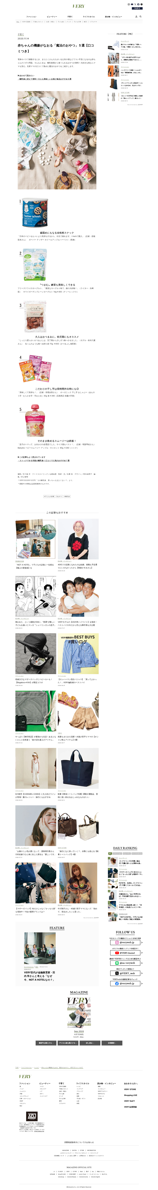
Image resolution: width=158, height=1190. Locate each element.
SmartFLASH (62, 1174)
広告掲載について (59, 1155)
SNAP (21, 1101)
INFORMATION (91, 1150)
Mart (81, 1171)
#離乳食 (67, 496)
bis (93, 1171)
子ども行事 (77, 22)
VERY (68, 1171)
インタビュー (101, 1089)
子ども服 (61, 22)
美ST (87, 1171)
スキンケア (43, 1089)
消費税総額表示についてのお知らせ (79, 1142)
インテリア (80, 1089)
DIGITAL (74, 1150)
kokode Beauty (71, 1177)
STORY (75, 1171)
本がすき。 (105, 1174)
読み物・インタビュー (113, 16)
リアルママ (93, 22)
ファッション (31, 16)
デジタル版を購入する (67, 1043)
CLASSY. (60, 1171)
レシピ (36, 1067)
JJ (54, 1171)
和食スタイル (101, 1171)
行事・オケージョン (25, 1098)
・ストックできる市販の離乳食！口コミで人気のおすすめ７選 (44, 460)
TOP (17, 1067)
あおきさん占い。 (131, 1083)
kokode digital (95, 1177)
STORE (82, 1150)
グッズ (69, 22)
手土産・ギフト (81, 1098)
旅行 (78, 1093)
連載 (99, 1086)
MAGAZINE (65, 1150)
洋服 (21, 1093)
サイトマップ (94, 1153)
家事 (78, 1096)
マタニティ (23, 1103)
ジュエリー (23, 1091)
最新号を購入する (45, 1043)
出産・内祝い (50, 22)
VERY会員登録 (130, 1107)
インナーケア (43, 1096)
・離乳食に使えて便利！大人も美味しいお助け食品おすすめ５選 (44, 79)
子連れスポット (38, 22)
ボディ (42, 1093)
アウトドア (80, 1091)
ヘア (41, 1091)
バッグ (21, 1089)
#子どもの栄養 (49, 496)
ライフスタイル (89, 16)
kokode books (83, 1177)
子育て (70, 16)
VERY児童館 (26, 22)
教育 (85, 22)
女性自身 (52, 1174)
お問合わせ (82, 1155)
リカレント (101, 1096)
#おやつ (59, 496)
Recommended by (89, 917)
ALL (18, 22)
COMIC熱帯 (72, 1174)
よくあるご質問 (71, 1155)
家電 (78, 1103)
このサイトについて (65, 1153)
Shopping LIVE (130, 1095)
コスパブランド (24, 1096)
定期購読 (111, 1043)
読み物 (100, 1098)
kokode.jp (61, 1177)
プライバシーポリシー (81, 1153)
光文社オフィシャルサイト (96, 1155)
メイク (42, 1086)
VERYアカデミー (102, 1091)
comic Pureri (82, 1174)
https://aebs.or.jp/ (39, 1131)
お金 (78, 1101)
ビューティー (52, 16)
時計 (21, 1106)
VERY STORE (130, 1089)
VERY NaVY (129, 1101)
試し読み (89, 1043)
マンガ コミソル (94, 1174)
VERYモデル (101, 1093)
